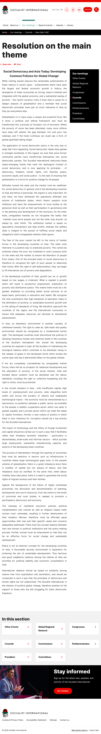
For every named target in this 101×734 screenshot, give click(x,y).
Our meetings (80, 73)
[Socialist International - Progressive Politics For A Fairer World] (25, 10)
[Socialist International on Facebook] (73, 10)
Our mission (63, 691)
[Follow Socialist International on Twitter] (66, 10)
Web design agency (80, 730)
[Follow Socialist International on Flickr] (79, 10)
